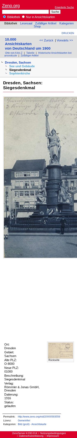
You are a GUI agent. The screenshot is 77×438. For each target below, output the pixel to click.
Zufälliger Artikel (45, 23)
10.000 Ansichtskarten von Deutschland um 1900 (28, 43)
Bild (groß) (24, 424)
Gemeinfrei (24, 420)
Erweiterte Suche (64, 7)
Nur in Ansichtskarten (40, 17)
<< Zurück (46, 40)
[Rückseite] (60, 357)
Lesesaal (26, 23)
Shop (37, 26)
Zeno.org (11, 5)
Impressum (53, 436)
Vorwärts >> (65, 40)
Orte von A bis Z (13, 52)
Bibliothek (13, 17)
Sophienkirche (19, 73)
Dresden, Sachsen (18, 62)
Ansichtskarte (38, 424)
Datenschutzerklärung (31, 436)
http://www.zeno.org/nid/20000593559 (39, 416)
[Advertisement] (38, 300)
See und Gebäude (22, 66)
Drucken (68, 33)
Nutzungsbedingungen (53, 433)
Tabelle (30, 52)
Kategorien (66, 23)
